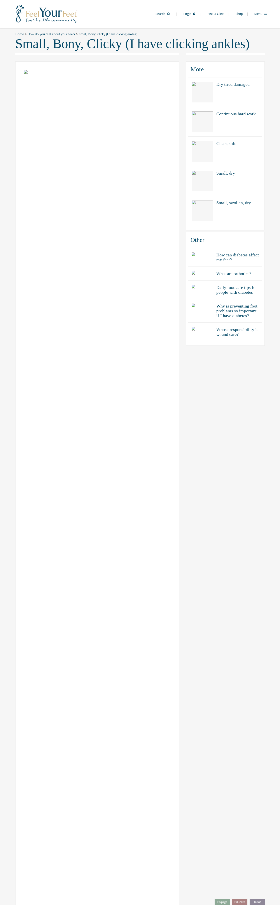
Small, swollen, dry (233, 202)
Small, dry (225, 173)
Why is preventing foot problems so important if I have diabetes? (236, 311)
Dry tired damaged (233, 84)
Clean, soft (226, 143)
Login (187, 14)
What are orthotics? (233, 273)
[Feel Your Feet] (46, 13)
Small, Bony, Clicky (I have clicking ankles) (132, 43)
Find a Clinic (216, 14)
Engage (222, 902)
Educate (239, 902)
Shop (239, 14)
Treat (257, 902)
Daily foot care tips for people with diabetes (236, 290)
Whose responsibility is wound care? (237, 332)
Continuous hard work (236, 113)
